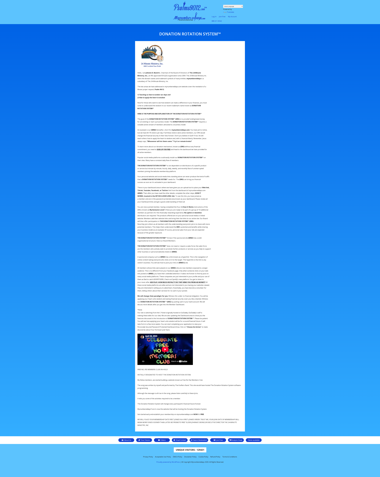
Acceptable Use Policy (163, 457)
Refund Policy (215, 457)
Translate (230, 12)
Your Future (145, 440)
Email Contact (180, 440)
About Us (127, 440)
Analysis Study (237, 440)
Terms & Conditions (229, 457)
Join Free (219, 440)
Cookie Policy (203, 457)
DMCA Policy (177, 457)
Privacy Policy (148, 457)
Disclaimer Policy (190, 457)
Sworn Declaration (200, 440)
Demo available (253, 440)
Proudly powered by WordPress (168, 462)
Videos (163, 440)
